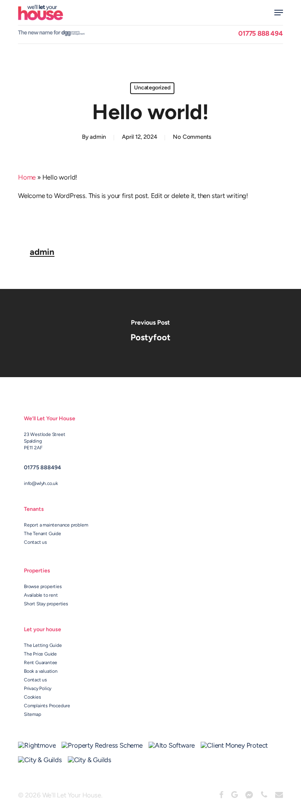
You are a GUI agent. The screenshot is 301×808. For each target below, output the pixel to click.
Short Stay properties (46, 604)
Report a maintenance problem (56, 525)
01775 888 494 (260, 34)
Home (27, 177)
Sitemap (32, 714)
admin (98, 137)
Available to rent (41, 595)
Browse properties (43, 587)
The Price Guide (40, 654)
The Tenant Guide (42, 534)
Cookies (32, 697)
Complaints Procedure (47, 706)
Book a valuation (41, 671)
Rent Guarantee (40, 663)
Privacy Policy (37, 688)
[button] (278, 12)
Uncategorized (152, 88)
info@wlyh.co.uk (41, 483)
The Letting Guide (43, 645)
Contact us (35, 542)
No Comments (192, 137)
